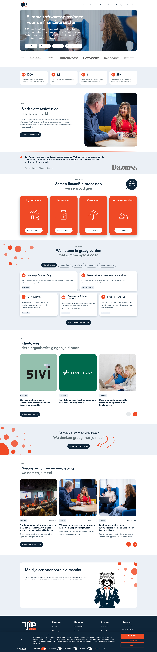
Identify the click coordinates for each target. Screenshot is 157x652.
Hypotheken (31, 46)
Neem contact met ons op (78, 446)
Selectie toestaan (132, 640)
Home (54, 626)
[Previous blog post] (128, 544)
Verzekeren (58, 46)
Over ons (110, 5)
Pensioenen (45, 46)
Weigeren (132, 645)
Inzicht (102, 5)
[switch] (59, 648)
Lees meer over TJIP (29, 135)
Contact (130, 5)
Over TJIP (104, 626)
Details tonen (99, 648)
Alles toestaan (132, 635)
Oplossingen (93, 5)
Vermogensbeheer (73, 46)
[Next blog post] (135, 414)
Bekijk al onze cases (28, 414)
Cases (84, 5)
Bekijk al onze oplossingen (77, 323)
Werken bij (119, 5)
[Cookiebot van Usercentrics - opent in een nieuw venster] (22, 649)
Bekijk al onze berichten (30, 544)
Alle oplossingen (49, 265)
